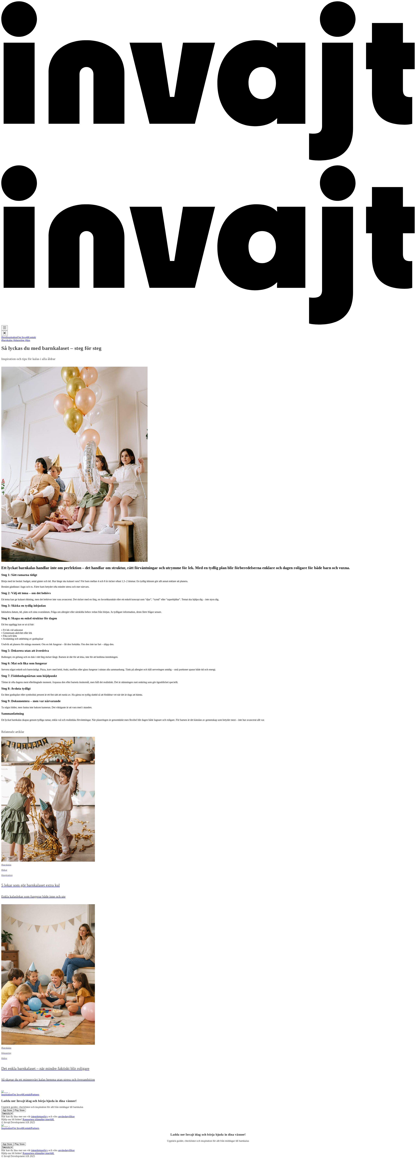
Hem (3, 163)
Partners (35, 1094)
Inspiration (14, 163)
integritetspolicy (39, 1116)
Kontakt (37, 163)
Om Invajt (28, 163)
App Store (7, 1110)
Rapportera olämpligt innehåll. (38, 1119)
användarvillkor (66, 1116)
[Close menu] (4, 333)
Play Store (20, 1110)
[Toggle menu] (4, 328)
